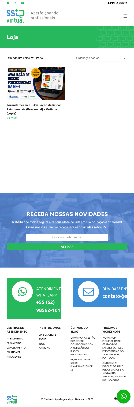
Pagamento (14, 343)
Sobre (42, 339)
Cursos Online (48, 334)
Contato (44, 348)
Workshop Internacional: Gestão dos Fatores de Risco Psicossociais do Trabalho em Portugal (113, 347)
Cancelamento (16, 347)
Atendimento (15, 338)
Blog (42, 343)
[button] (125, 16)
